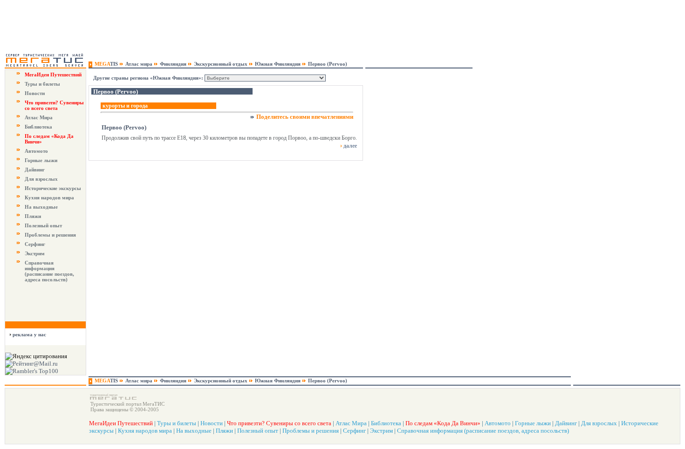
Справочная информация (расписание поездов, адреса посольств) (49, 271)
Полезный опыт (43, 225)
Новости (35, 93)
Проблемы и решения (50, 235)
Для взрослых (41, 179)
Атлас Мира (39, 117)
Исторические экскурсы (53, 188)
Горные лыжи (41, 160)
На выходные (41, 207)
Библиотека (38, 126)
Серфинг (35, 244)
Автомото (36, 151)
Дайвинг (35, 169)
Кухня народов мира (49, 197)
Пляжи (33, 216)
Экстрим (35, 253)
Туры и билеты (42, 84)
